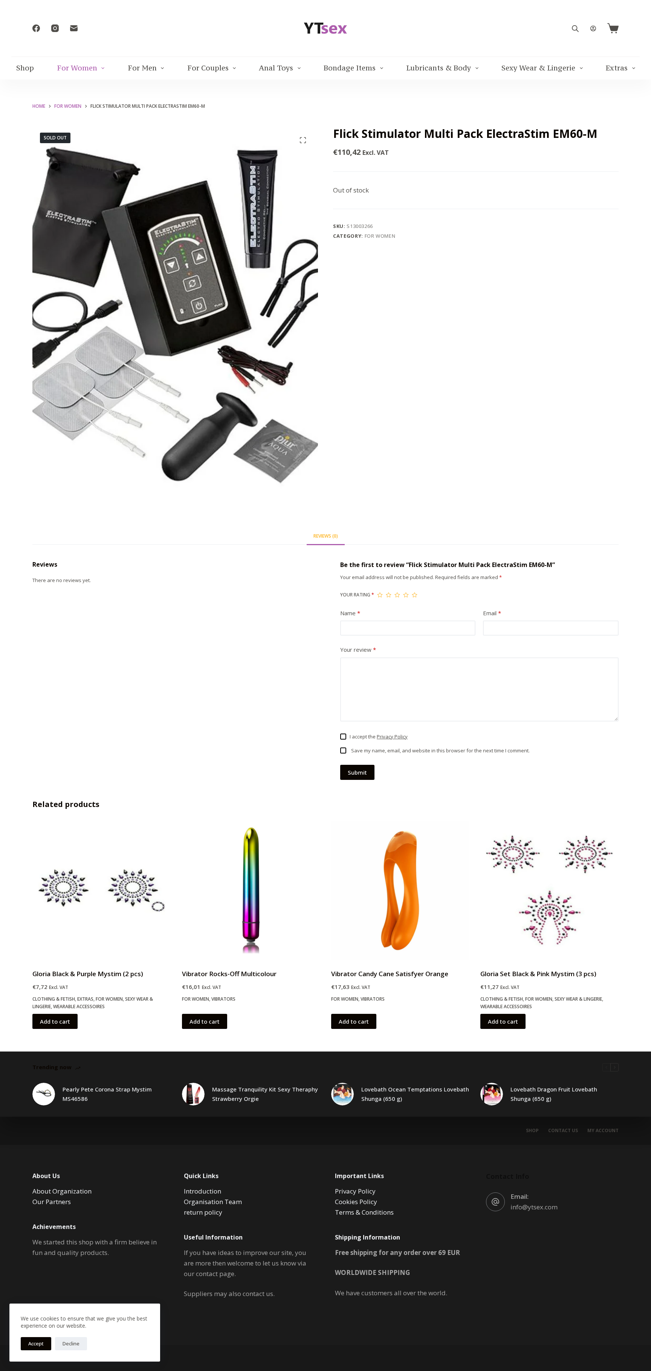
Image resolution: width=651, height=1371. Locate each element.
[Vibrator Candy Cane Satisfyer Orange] (400, 890)
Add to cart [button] (55, 1021)
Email (492, 613)
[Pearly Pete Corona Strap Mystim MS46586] (43, 1094)
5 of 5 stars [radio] (414, 595)
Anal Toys (276, 67)
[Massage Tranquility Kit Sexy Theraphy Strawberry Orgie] (193, 1094)
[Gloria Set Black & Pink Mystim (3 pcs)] (549, 890)
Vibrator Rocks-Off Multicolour (229, 973)
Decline (71, 1343)
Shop (25, 67)
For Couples (208, 67)
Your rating (357, 595)
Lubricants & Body (438, 67)
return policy (203, 1212)
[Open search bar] (575, 28)
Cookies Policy (356, 1201)
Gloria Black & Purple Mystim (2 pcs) (87, 973)
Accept (36, 1343)
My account (603, 1131)
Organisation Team (213, 1201)
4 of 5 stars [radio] (406, 595)
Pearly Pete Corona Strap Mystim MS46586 (107, 1093)
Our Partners (51, 1201)
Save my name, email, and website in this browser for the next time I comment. (440, 750)
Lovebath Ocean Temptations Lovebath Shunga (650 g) (415, 1093)
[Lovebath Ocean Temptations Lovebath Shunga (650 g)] (342, 1094)
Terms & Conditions (364, 1212)
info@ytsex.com (534, 1207)
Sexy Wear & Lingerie (538, 67)
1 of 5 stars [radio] (380, 595)
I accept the (379, 736)
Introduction (202, 1191)
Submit (357, 772)
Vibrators (223, 999)
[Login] (593, 28)
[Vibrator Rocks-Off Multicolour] (251, 890)
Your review (358, 649)
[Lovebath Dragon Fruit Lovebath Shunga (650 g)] (491, 1094)
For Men (142, 67)
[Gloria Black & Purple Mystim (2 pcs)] (101, 890)
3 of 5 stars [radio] (397, 595)
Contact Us (563, 1131)
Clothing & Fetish (53, 999)
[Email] (74, 28)
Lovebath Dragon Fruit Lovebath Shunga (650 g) (553, 1093)
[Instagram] (55, 28)
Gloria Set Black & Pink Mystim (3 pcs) (538, 973)
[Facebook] (36, 28)
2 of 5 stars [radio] (388, 595)
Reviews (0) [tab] (325, 536)
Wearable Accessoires (79, 1006)
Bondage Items (350, 67)
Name (350, 613)
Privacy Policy (392, 736)
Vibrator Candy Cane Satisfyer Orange (389, 973)
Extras (617, 67)
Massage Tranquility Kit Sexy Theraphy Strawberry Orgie (265, 1093)
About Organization (62, 1191)
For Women (77, 67)
